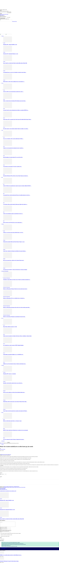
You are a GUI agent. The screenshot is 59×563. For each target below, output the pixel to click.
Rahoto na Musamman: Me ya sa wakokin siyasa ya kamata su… (14, 298)
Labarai (4, 52)
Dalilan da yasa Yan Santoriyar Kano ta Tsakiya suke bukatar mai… (14, 363)
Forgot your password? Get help (4, 14)
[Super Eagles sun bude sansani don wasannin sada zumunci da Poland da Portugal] (7, 408)
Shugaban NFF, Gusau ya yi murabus (9, 373)
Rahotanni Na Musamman (6, 287)
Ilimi (2, 177)
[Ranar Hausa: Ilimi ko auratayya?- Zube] (7, 324)
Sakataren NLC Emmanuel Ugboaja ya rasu (10, 53)
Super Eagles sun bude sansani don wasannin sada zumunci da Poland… (15, 410)
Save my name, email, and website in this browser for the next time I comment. (11, 533)
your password (9, 12)
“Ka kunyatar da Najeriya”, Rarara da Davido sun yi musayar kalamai (15, 269)
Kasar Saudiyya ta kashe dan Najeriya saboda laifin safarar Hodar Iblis (12, 518)
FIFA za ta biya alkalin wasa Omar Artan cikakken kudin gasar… (14, 392)
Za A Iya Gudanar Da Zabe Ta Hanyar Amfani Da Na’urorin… (13, 439)
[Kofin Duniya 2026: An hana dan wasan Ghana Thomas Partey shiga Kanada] (7, 399)
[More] (13, 452)
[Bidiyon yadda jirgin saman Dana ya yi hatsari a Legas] (7, 418)
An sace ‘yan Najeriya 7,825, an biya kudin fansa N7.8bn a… (13, 138)
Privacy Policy (3, 548)
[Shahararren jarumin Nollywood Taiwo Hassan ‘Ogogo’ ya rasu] (7, 239)
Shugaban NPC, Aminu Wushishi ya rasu (10, 44)
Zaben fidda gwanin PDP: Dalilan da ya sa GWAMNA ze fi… (13, 354)
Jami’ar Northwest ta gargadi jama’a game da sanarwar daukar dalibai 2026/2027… (17, 185)
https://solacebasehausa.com (3, 489)
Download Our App (4, 547)
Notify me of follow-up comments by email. (6, 534)
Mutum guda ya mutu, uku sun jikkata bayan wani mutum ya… (14, 81)
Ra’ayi (2, 318)
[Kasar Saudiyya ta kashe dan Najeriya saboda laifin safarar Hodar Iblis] (7, 60)
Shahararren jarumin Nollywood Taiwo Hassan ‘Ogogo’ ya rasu (13, 241)
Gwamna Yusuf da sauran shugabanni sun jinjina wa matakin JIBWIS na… (15, 110)
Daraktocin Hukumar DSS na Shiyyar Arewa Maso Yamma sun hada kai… (15, 175)
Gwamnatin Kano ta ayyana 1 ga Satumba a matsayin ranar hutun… (14, 72)
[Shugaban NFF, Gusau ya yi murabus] (7, 371)
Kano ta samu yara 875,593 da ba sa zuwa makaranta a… (13, 222)
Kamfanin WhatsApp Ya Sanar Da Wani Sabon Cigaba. (9, 561)
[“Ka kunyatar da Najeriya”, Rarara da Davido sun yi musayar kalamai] (7, 267)
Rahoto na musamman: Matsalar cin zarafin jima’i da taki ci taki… (14, 316)
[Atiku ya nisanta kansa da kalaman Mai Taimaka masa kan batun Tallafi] (7, 98)
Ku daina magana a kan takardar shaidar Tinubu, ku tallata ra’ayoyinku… (15, 128)
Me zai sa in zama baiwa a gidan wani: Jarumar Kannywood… (13, 260)
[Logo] (3, 34)
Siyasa (4, 99)
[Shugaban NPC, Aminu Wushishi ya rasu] (7, 42)
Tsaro (2, 130)
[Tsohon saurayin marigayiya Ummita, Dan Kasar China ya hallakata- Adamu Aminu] (7, 333)
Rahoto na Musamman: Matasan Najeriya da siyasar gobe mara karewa (15, 288)
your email (8, 17)
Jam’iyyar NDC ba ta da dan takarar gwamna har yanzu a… (13, 91)
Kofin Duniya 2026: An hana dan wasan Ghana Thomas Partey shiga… (15, 401)
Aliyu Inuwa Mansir (2, 449)
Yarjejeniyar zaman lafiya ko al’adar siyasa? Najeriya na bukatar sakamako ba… (16, 279)
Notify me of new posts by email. (5, 536)
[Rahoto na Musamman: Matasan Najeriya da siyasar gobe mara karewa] (7, 286)
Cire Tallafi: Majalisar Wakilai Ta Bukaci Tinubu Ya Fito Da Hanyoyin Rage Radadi (14, 487)
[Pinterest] (7, 452)
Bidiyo (2, 412)
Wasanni (3, 365)
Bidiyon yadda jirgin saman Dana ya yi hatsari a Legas (12, 420)
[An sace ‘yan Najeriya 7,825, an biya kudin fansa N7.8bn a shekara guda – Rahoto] (7, 136)
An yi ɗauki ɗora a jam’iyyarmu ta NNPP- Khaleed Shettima (13, 345)
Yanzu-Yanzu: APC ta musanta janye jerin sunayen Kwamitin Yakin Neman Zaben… (17, 119)
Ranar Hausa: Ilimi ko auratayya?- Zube (10, 326)
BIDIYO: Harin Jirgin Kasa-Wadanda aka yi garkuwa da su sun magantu (15, 430)
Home (1, 443)
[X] (4, 452)
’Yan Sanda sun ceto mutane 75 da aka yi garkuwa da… (12, 166)
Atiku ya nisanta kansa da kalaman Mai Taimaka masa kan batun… (14, 100)
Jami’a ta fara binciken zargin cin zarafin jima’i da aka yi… (13, 213)
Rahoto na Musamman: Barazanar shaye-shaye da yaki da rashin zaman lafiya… (16, 307)
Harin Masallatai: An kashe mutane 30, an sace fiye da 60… (13, 157)
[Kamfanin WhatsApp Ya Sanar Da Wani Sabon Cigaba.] (2, 559)
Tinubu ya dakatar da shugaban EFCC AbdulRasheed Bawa (11, 486)
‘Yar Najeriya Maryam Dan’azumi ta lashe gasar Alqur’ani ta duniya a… (15, 204)
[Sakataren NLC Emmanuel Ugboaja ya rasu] (7, 51)
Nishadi (4, 240)
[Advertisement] (29, 27)
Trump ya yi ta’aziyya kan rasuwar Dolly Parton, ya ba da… (13, 232)
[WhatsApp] (10, 452)
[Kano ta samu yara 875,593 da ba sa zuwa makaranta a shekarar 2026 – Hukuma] (7, 220)
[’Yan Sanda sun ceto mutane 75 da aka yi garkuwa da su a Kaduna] (7, 164)
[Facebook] (1, 452)
